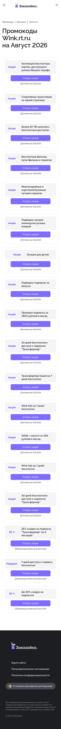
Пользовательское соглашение (30, 668)
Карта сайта (18, 662)
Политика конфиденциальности (30, 675)
